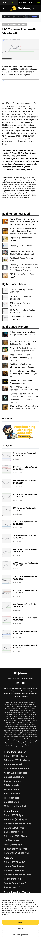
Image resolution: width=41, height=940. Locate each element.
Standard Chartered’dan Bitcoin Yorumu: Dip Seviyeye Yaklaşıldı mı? (23, 373)
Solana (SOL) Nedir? (15, 866)
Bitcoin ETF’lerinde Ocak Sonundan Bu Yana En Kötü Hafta (24, 388)
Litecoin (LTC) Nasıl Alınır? (21, 246)
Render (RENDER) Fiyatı (16, 853)
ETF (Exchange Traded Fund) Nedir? (22, 275)
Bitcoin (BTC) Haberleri (16, 756)
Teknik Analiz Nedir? (15, 883)
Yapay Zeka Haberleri (15, 772)
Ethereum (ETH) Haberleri (17, 760)
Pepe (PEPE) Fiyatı (13, 844)
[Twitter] (18, 683)
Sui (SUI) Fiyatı (12, 840)
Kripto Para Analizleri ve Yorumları (14, 24)
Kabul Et (20, 922)
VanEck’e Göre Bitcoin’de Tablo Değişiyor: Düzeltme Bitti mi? (23, 342)
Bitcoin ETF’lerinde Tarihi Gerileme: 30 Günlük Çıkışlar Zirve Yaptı (22, 357)
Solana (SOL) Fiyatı (14, 828)
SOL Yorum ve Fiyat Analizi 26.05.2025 (21, 304)
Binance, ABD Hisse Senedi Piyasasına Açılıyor (21, 381)
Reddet (20, 928)
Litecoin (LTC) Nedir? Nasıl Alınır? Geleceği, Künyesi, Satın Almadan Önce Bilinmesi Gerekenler (24, 267)
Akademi (8, 858)
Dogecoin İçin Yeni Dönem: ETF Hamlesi (23, 239)
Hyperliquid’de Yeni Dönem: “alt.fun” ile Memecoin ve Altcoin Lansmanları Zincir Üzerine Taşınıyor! (24, 398)
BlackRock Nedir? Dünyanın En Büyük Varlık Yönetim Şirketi (23, 252)
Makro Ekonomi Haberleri (17, 768)
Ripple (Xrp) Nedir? (14, 870)
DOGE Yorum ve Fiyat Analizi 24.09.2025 (22, 311)
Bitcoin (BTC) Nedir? (15, 862)
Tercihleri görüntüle (20, 935)
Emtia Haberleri (12, 789)
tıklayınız (28, 197)
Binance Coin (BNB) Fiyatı (17, 823)
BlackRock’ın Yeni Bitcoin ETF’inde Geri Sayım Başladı (22, 365)
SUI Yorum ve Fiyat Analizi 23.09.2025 (21, 318)
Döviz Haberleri (12, 785)
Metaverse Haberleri (15, 806)
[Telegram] (23, 683)
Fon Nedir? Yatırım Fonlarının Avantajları (22, 259)
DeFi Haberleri (11, 802)
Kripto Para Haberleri (15, 752)
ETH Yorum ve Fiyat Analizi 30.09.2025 (21, 297)
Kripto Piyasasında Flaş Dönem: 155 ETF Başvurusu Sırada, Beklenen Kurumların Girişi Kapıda (24, 231)
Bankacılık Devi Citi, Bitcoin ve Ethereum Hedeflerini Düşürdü (23, 349)
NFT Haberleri (11, 797)
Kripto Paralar (11, 811)
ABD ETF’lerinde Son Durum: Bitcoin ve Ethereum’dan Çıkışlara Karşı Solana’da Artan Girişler (24, 222)
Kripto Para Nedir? (14, 878)
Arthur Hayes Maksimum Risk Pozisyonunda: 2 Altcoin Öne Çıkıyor (22, 334)
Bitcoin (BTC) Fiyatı (14, 815)
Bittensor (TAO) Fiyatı (15, 836)
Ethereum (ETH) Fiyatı (15, 819)
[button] (37, 896)
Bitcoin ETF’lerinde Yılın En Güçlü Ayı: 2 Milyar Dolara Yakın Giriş (24, 407)
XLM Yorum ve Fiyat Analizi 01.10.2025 (21, 290)
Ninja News (20, 673)
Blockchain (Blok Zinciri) (17, 892)
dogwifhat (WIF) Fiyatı (15, 848)
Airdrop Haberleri (13, 781)
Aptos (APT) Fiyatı (13, 832)
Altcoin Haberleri (13, 764)
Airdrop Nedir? (12, 887)
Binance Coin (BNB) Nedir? (18, 874)
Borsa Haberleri (12, 793)
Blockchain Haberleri (15, 776)
